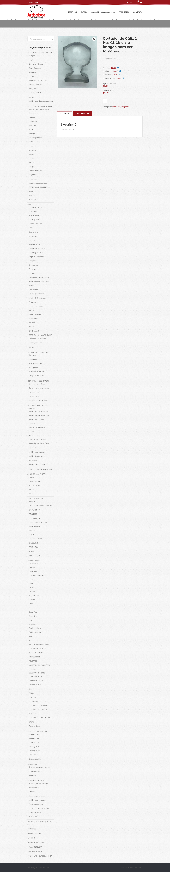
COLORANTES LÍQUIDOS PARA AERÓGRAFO (40, 711)
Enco (30, 689)
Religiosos (125, 107)
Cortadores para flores (37, 339)
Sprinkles (32, 355)
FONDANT (33, 624)
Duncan (32, 600)
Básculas (32, 792)
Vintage (32, 133)
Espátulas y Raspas (36, 64)
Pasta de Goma (34, 726)
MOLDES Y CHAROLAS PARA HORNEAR (37, 407)
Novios (31, 477)
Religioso (32, 125)
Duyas (31, 60)
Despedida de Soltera (37, 248)
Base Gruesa (33, 755)
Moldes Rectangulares (37, 456)
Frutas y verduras (35, 224)
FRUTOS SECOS (34, 657)
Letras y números (35, 171)
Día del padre (34, 219)
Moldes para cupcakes (37, 452)
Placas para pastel (35, 481)
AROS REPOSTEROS (34, 851)
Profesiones (33, 318)
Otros (31, 584)
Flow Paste (33, 697)
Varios (31, 97)
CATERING (31, 838)
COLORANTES (34, 669)
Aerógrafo (33, 89)
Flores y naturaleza (36, 306)
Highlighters (33, 367)
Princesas (32, 269)
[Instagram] (131, 2)
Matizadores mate (35, 363)
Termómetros (34, 788)
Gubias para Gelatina (36, 93)
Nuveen (32, 567)
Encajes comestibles (36, 376)
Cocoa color (33, 579)
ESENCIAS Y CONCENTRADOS (38, 381)
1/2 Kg (31, 640)
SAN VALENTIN (34, 510)
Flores (31, 129)
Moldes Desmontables (37, 464)
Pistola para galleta (36, 804)
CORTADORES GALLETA (37, 208)
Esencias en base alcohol (38, 400)
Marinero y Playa (35, 244)
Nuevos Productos (34, 833)
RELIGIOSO (116, 107)
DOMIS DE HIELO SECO (35, 842)
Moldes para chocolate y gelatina (41, 101)
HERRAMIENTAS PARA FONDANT (39, 106)
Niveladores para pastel (38, 80)
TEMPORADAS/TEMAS (35, 499)
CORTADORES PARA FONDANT (40, 335)
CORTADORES (32, 205)
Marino (31, 142)
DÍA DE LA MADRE (35, 539)
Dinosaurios (33, 265)
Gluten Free (33, 616)
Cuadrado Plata (34, 742)
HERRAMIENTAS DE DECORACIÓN (40, 53)
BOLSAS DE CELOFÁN (35, 847)
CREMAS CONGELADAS (37, 649)
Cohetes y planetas (36, 252)
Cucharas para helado (37, 796)
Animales (32, 302)
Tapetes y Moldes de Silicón (39, 444)
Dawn (31, 604)
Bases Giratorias (35, 68)
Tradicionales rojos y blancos (39, 767)
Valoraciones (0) (82, 114)
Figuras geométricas (36, 294)
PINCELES (32, 195)
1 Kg (30, 636)
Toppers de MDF (35, 485)
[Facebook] (127, 2)
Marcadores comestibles (38, 183)
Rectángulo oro (34, 751)
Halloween (33, 121)
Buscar (50, 39)
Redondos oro (34, 738)
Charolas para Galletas (37, 440)
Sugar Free (33, 612)
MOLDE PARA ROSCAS (37, 428)
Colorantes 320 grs (36, 681)
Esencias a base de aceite (38, 384)
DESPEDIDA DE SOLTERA (38, 522)
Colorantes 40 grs (35, 676)
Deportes (32, 240)
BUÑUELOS (33, 816)
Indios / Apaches (35, 314)
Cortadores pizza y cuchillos (39, 808)
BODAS (31, 535)
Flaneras (32, 423)
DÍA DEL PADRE (34, 543)
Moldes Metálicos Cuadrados (39, 415)
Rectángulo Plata (35, 746)
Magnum (32, 175)
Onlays (31, 166)
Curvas (31, 431)
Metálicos (32, 775)
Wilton (31, 693)
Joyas (31, 146)
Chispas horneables (36, 575)
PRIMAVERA (33, 547)
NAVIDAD (32, 502)
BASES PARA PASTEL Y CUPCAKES (39, 469)
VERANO (32, 551)
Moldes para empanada (37, 800)
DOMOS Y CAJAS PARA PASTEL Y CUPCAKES (39, 823)
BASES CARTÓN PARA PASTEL (38, 731)
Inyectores (33, 179)
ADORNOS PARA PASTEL (36, 474)
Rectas (31, 435)
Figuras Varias (34, 448)
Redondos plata (34, 734)
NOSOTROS (72, 12)
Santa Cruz (33, 608)
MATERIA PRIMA (33, 560)
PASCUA (32, 530)
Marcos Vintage (35, 215)
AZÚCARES (33, 661)
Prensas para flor (35, 138)
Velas (31, 493)
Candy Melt (33, 571)
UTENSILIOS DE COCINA (36, 780)
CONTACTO (138, 12)
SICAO (31, 588)
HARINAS (32, 592)
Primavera (32, 273)
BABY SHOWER (34, 526)
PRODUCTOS (124, 12)
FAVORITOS (31, 829)
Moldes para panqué (36, 419)
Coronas (32, 158)
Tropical (32, 327)
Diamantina (33, 359)
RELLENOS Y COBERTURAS (39, 644)
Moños (31, 154)
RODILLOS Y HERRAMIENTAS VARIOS (39, 189)
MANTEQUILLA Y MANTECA (39, 665)
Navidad (32, 117)
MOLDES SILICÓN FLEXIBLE (39, 109)
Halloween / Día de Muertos (39, 277)
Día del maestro (35, 331)
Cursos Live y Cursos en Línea (103, 12)
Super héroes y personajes (39, 281)
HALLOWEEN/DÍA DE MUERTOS (40, 506)
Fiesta (31, 228)
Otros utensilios (35, 812)
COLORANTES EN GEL (37, 673)
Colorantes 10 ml (35, 685)
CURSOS (84, 12)
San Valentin (33, 290)
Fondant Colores (35, 628)
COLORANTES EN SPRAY (38, 705)
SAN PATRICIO (34, 555)
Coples (31, 76)
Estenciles (32, 199)
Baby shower (34, 113)
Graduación (33, 211)
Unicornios (33, 236)
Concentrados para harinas (39, 388)
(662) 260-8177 (34, 2)
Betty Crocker (34, 595)
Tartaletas (33, 460)
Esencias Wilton (34, 396)
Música (31, 285)
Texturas (32, 72)
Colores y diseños (35, 771)
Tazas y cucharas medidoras (39, 783)
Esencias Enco (34, 392)
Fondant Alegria (35, 632)
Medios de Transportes (37, 298)
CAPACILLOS (32, 764)
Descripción (64, 114)
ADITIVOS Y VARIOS (36, 653)
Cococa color (33, 701)
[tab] (64, 113)
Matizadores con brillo (37, 372)
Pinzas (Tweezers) (35, 84)
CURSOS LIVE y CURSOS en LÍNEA (39, 856)
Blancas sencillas (35, 759)
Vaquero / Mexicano (36, 257)
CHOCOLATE (33, 563)
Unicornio (32, 150)
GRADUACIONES (35, 518)
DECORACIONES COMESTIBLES (38, 352)
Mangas (32, 56)
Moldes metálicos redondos (39, 411)
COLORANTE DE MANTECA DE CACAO (40, 720)
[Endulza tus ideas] (36, 12)
